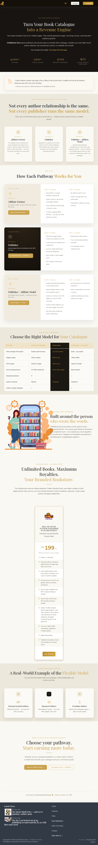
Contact (54, 831)
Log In (76, 3)
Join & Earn (49, 654)
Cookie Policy (23, 841)
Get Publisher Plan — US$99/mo (19, 256)
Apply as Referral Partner (17, 212)
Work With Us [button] (57, 836)
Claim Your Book (57, 826)
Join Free (89, 3)
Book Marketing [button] (57, 821)
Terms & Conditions (32, 841)
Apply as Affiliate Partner (35, 767)
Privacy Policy (15, 841)
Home (54, 806)
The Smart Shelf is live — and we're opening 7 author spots (27, 813)
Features (55, 811)
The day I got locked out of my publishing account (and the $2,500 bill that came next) (25, 822)
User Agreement (7, 841)
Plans (54, 816)
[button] (65, 3)
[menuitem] (72, 806)
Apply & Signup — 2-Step (17, 302)
